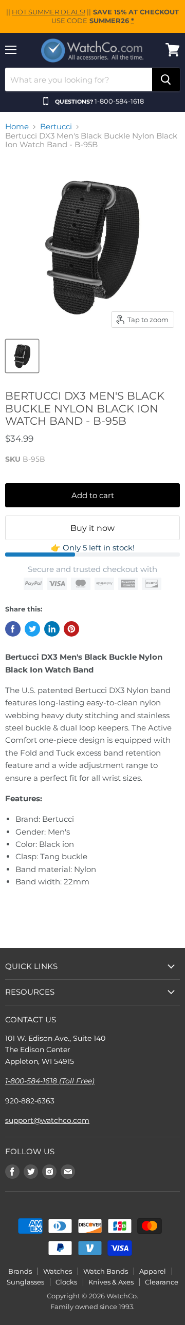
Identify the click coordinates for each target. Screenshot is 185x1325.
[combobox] (78, 79)
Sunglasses (25, 1282)
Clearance (161, 1282)
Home (17, 126)
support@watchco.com (47, 1120)
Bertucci (56, 126)
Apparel (152, 1271)
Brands (20, 1271)
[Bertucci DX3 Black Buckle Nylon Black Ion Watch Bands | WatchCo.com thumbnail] (22, 356)
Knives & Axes (111, 1282)
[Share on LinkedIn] (52, 629)
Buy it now (92, 528)
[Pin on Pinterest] (71, 629)
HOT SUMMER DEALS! (48, 12)
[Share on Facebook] (13, 629)
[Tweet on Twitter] (32, 629)
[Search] (166, 79)
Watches (57, 1271)
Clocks (66, 1282)
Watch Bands (105, 1271)
